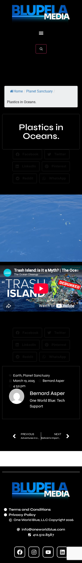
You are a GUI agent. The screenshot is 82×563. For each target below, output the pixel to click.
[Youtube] (48, 552)
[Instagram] (33, 552)
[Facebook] (19, 552)
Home (18, 91)
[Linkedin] (62, 552)
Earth (17, 375)
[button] (41, 33)
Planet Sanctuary (39, 91)
